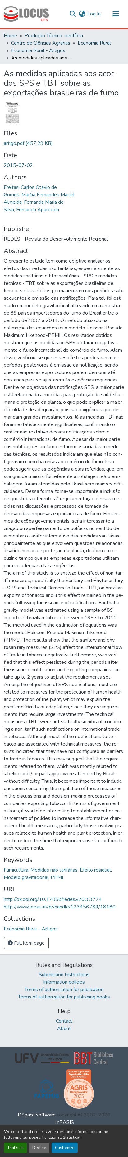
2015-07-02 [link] (18, 165)
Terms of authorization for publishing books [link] (64, 997)
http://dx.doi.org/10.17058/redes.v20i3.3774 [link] (53, 899)
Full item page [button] (29, 943)
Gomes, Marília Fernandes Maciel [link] (39, 194)
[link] (64, 143)
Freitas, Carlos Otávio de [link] (30, 187)
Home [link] (10, 35)
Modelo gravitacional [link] (26, 877)
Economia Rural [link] (94, 43)
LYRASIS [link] (64, 1122)
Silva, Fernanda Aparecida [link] (31, 209)
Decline (39, 1147)
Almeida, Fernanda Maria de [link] (34, 202)
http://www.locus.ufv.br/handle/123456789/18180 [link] (60, 906)
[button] (26, 14)
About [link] (64, 1028)
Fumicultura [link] (16, 870)
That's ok (15, 1147)
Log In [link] (94, 14)
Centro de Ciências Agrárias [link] (40, 43)
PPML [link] (58, 877)
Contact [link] (64, 1021)
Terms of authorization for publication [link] (64, 989)
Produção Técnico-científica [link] (54, 35)
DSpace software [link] (37, 1114)
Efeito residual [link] (95, 870)
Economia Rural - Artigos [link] (38, 50)
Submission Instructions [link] (64, 974)
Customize (64, 1147)
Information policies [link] (64, 982)
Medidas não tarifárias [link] (54, 870)
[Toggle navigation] (115, 14)
